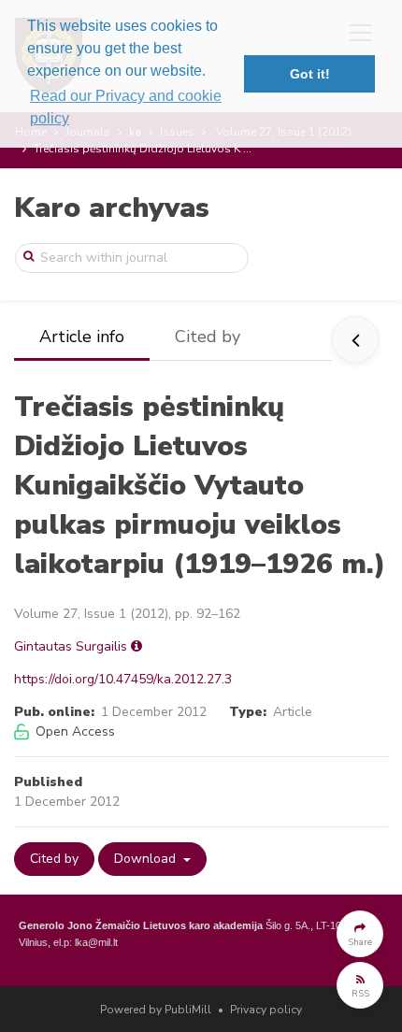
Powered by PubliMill (155, 1009)
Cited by (207, 336)
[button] (360, 933)
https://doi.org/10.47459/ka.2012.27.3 (123, 679)
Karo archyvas (111, 208)
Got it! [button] (310, 73)
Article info (81, 336)
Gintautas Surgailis (70, 646)
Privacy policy (266, 1009)
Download (146, 858)
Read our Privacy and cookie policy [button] (126, 107)
